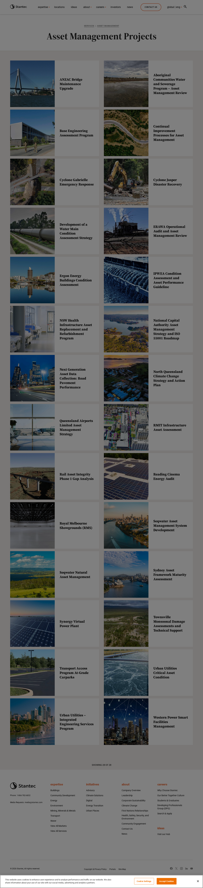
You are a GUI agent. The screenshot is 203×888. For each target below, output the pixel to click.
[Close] (197, 881)
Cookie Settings (144, 881)
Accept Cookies (166, 881)
